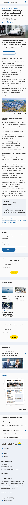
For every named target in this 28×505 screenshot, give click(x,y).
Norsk (6, 456)
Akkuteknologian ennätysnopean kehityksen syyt (8, 314)
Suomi (6, 451)
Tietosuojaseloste (9, 497)
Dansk (6, 453)
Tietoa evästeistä (9, 499)
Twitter (10, 22)
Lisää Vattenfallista (6, 492)
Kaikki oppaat (22, 409)
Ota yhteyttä (4, 473)
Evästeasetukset (8, 500)
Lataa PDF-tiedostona (9, 53)
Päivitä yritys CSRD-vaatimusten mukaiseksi (19, 299)
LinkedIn (8, 22)
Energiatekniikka (5, 310)
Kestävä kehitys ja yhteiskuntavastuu (10, 8)
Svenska (6, 448)
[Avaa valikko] (25, 2)
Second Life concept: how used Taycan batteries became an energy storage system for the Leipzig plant (14, 220)
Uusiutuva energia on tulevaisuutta (6, 298)
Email (13, 22)
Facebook (5, 22)
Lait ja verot (17, 295)
